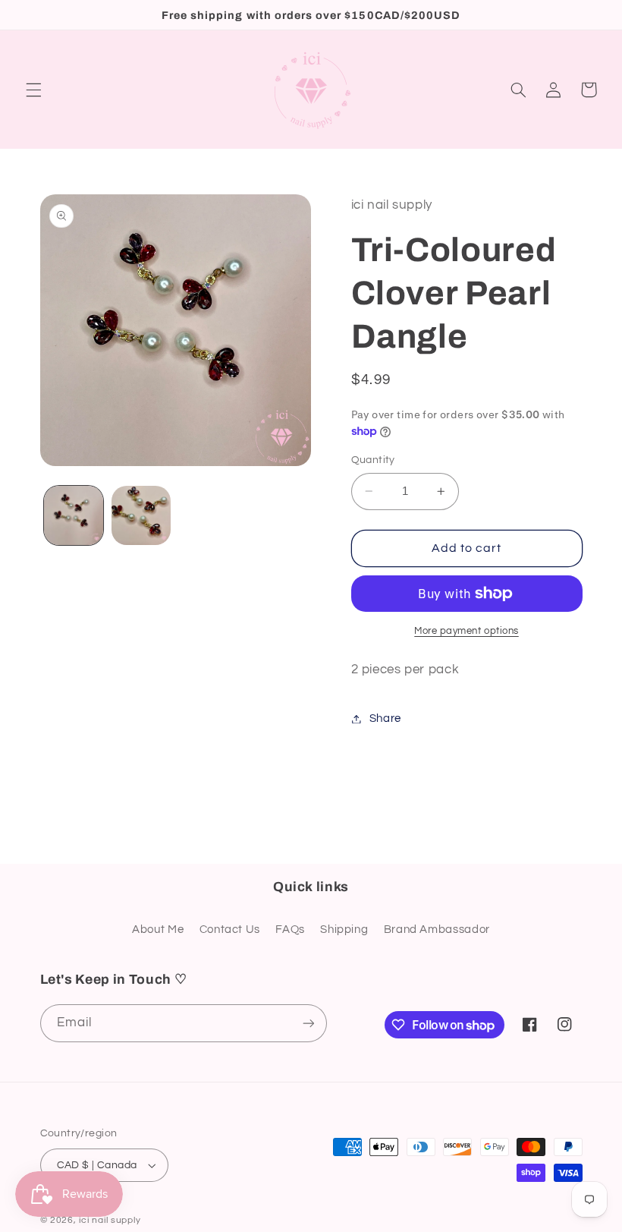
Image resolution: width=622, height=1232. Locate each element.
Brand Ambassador (437, 929)
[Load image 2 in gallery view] (141, 515)
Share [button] (385, 718)
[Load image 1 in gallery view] (73, 515)
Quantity (373, 460)
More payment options (466, 631)
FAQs (290, 929)
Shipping (344, 929)
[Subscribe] (308, 1022)
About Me (158, 929)
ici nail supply (109, 1220)
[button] (33, 89)
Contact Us (229, 929)
